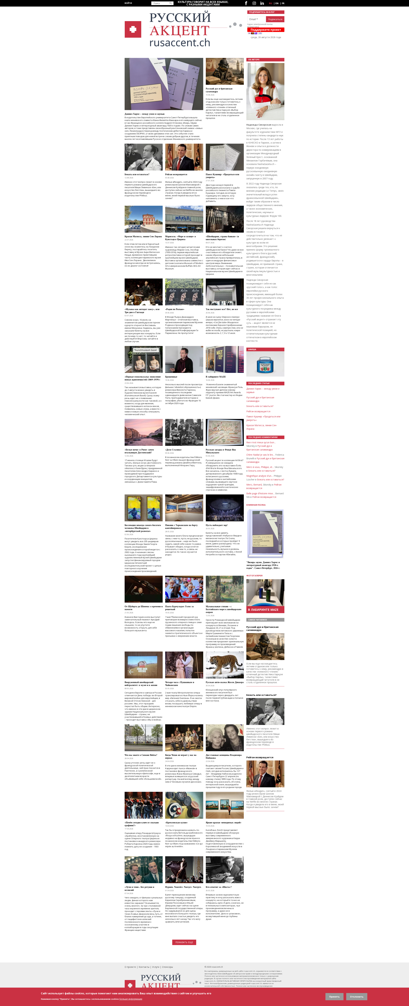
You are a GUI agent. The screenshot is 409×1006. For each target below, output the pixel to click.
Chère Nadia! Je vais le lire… (260, 454)
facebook (246, 3)
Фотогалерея (254, 575)
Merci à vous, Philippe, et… (260, 467)
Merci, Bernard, (254, 484)
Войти (128, 3)
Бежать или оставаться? (259, 406)
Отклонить (356, 996)
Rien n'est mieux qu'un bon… (261, 442)
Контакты (144, 967)
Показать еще (184, 942)
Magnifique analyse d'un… (259, 475)
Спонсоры (167, 967)
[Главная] (184, 28)
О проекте (130, 967)
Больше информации (130, 999)
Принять (334, 996)
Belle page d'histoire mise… (260, 493)
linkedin (262, 3)
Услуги (155, 967)
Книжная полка (256, 505)
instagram (254, 3)
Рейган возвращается (258, 411)
